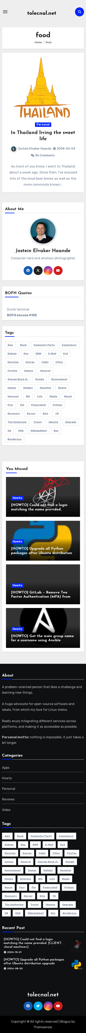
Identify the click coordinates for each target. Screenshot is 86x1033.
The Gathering (17, 422)
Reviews (8, 799)
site (45, 413)
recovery (14, 413)
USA (21, 430)
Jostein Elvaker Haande (34, 148)
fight (45, 362)
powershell (38, 404)
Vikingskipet (39, 430)
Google (39, 379)
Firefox (12, 370)
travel (37, 422)
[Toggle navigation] (5, 11)
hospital (45, 387)
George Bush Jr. (18, 379)
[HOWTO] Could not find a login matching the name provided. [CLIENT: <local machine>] (39, 509)
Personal (43, 124)
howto (62, 387)
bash (23, 345)
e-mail (52, 353)
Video (6, 810)
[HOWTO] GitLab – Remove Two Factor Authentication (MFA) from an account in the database (40, 597)
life (40, 396)
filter (59, 362)
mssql (68, 396)
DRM (38, 353)
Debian (12, 353)
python (57, 404)
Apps (6, 768)
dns (26, 353)
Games (28, 370)
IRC (28, 396)
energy (30, 362)
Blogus (65, 1021)
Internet (13, 396)
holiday (28, 387)
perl (10, 404)
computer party (44, 345)
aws (10, 345)
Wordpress (15, 439)
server (31, 413)
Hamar (12, 387)
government (59, 379)
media (53, 396)
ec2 (65, 353)
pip (22, 404)
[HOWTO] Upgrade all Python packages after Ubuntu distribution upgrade (41, 553)
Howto (17, 498)
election (13, 362)
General (45, 370)
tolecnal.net (41, 13)
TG (57, 413)
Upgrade (70, 422)
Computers (69, 345)
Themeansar (42, 1027)
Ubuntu (53, 422)
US (9, 430)
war (56, 430)
